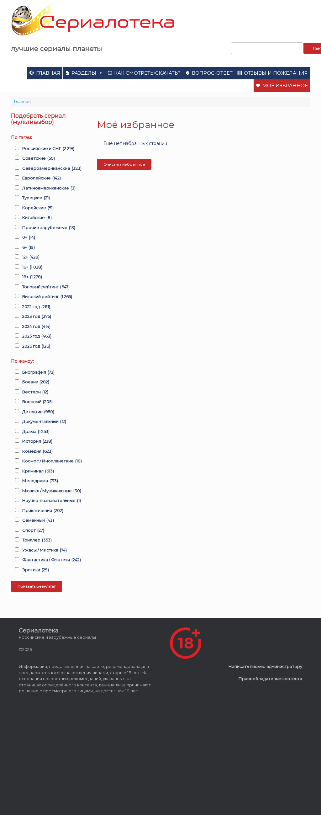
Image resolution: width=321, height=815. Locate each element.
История (37, 441)
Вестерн (35, 391)
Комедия (37, 451)
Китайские (37, 217)
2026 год (36, 346)
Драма (36, 431)
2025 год (36, 335)
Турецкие (36, 197)
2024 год (36, 326)
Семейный (38, 520)
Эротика (35, 569)
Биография (38, 372)
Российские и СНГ (48, 148)
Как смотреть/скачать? (147, 73)
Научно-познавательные (51, 500)
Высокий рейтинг (47, 296)
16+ (32, 266)
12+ (30, 256)
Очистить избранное (124, 164)
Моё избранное (285, 85)
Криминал (38, 470)
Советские (38, 158)
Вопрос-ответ (212, 73)
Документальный (44, 421)
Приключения (42, 510)
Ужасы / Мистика (44, 549)
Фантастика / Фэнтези (51, 559)
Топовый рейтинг (46, 286)
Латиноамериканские (49, 187)
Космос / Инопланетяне (52, 460)
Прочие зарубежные (48, 227)
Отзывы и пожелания (276, 73)
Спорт (33, 530)
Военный (37, 401)
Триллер (37, 539)
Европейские (41, 177)
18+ (32, 276)
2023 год (36, 316)
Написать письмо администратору (265, 666)
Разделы (83, 73)
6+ (28, 247)
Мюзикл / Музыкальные (51, 490)
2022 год (36, 306)
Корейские (38, 207)
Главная (48, 73)
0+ (28, 237)
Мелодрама (40, 480)
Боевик (35, 381)
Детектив (38, 411)
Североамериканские (52, 168)
